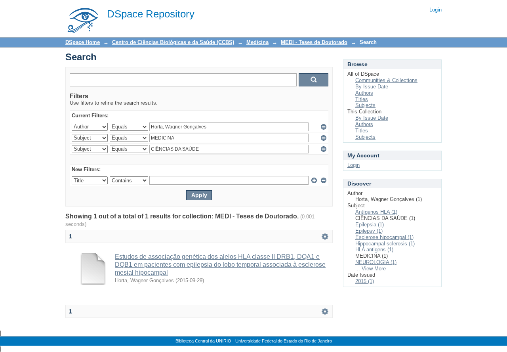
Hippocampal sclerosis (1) (385, 244)
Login (435, 10)
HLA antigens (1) (374, 250)
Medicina (257, 42)
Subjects (365, 105)
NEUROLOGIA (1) (375, 262)
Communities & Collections (386, 80)
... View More (370, 269)
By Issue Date (371, 87)
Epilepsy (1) (369, 231)
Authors (364, 93)
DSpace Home (82, 42)
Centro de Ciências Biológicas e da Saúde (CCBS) (173, 42)
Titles (361, 99)
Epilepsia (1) (369, 225)
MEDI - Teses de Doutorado (314, 42)
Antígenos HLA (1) (376, 212)
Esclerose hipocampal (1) (384, 237)
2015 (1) (364, 281)
